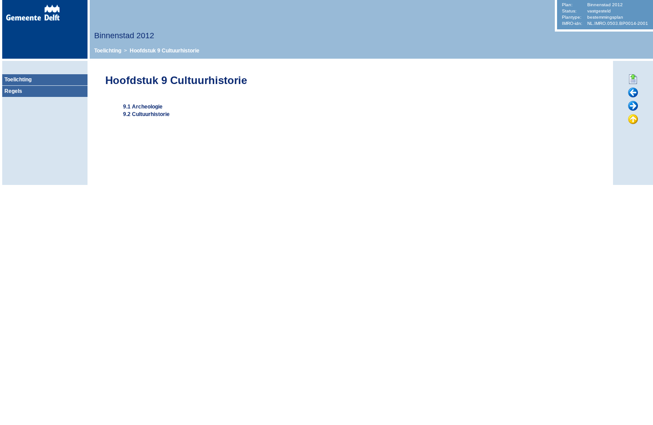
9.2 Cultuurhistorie (146, 114)
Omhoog (633, 119)
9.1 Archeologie (143, 107)
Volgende (633, 106)
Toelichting (107, 51)
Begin (633, 79)
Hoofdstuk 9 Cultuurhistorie (164, 51)
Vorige (633, 93)
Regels (13, 91)
